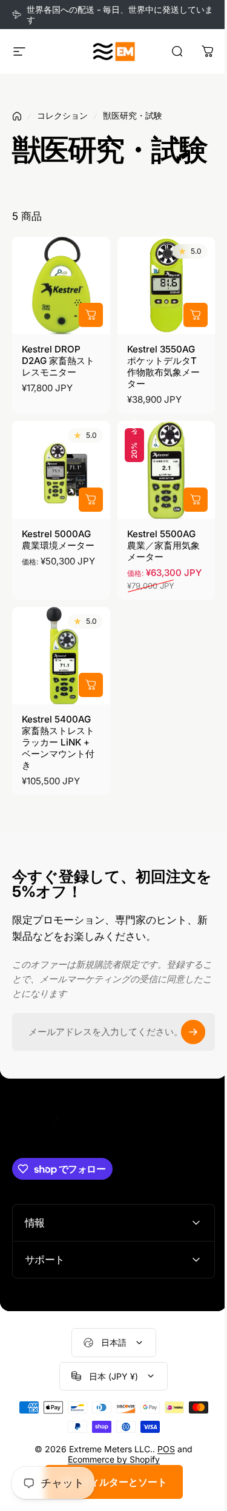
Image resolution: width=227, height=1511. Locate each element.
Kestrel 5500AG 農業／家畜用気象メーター (163, 545)
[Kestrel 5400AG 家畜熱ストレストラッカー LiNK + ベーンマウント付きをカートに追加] (91, 685)
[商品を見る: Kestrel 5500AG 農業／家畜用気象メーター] (195, 500)
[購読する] (193, 1032)
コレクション (62, 115)
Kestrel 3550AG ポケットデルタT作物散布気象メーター (163, 366)
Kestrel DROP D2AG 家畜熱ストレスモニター (58, 360)
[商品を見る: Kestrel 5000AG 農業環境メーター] (91, 500)
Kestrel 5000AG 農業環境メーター (58, 539)
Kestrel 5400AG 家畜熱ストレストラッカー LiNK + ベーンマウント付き (58, 742)
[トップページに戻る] (17, 116)
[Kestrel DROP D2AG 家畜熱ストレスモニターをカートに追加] (91, 315)
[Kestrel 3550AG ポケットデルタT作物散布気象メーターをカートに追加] (195, 315)
